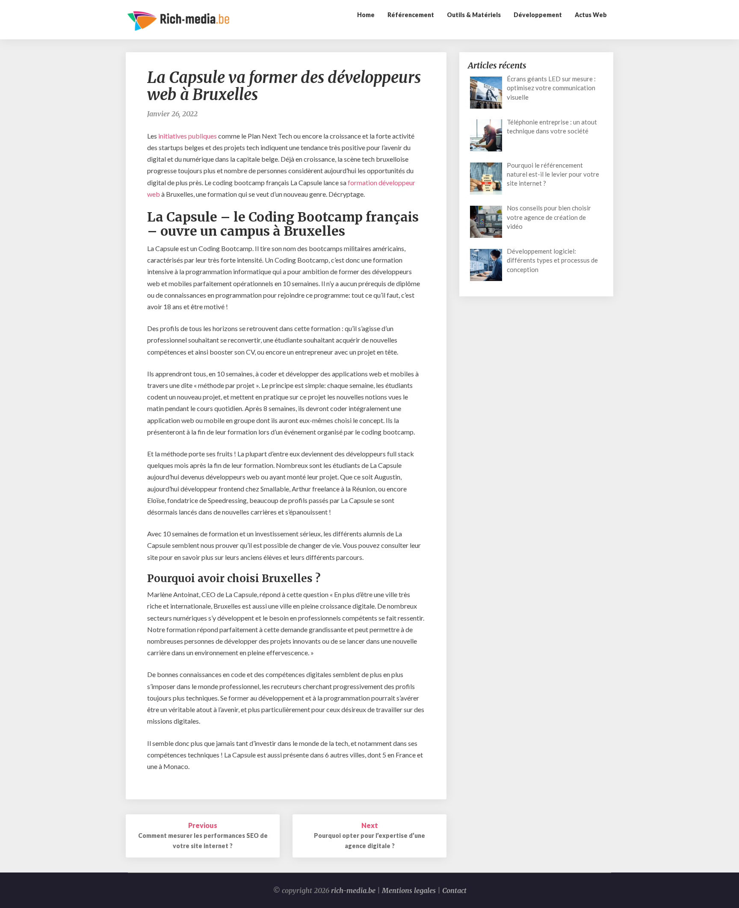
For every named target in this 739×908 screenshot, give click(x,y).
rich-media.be (353, 890)
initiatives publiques (187, 136)
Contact (454, 890)
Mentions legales (409, 890)
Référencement (410, 14)
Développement (538, 14)
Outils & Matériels (474, 14)
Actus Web (591, 14)
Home (366, 14)
